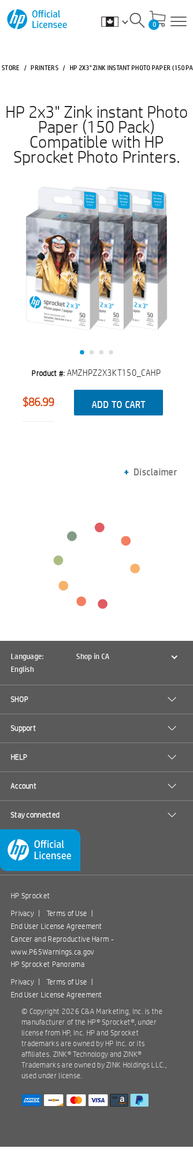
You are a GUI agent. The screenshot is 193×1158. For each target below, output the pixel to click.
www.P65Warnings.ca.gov (52, 952)
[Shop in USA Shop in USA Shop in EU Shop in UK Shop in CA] (120, 21)
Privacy (22, 913)
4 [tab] (111, 352)
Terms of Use (67, 913)
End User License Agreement (56, 926)
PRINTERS (44, 67)
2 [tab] (92, 352)
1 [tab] (82, 352)
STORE (11, 67)
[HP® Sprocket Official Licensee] (38, 19)
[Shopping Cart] (158, 20)
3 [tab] (101, 352)
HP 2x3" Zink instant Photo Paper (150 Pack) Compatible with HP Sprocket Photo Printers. (96, 134)
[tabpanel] (96, 260)
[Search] (137, 22)
